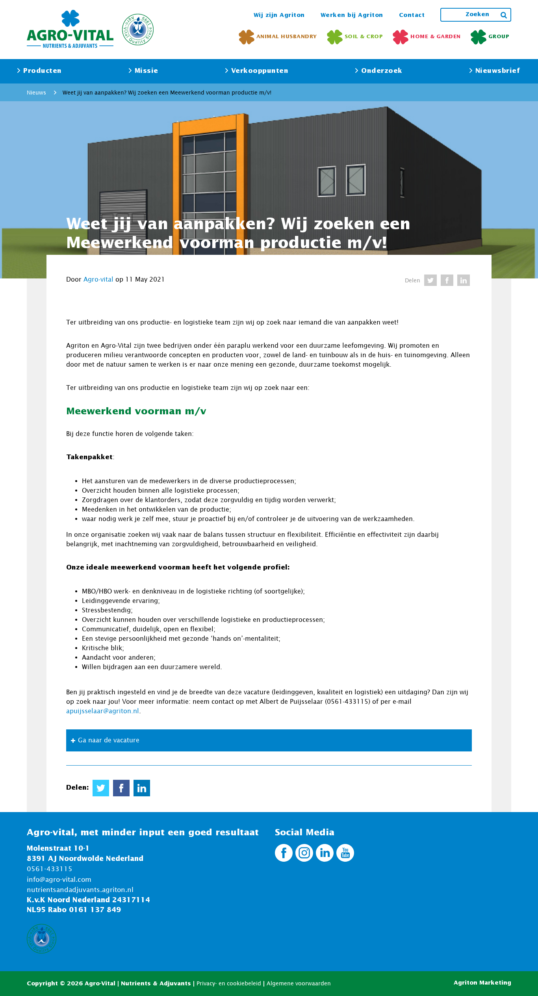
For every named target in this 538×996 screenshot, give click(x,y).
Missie (146, 71)
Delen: (77, 788)
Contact (412, 15)
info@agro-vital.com (59, 879)
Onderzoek (382, 71)
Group (499, 36)
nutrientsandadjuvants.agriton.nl (80, 890)
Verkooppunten (260, 71)
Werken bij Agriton (352, 15)
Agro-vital (98, 279)
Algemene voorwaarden (299, 983)
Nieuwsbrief (497, 71)
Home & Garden (435, 36)
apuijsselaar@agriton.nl (102, 710)
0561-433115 (49, 869)
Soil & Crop (364, 36)
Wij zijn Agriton (279, 15)
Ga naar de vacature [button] (108, 740)
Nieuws (36, 92)
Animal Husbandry (286, 36)
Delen (412, 280)
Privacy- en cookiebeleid (229, 983)
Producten (42, 71)
